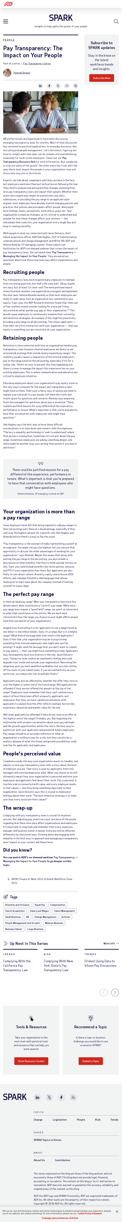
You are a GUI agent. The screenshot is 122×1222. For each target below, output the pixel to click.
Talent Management (64, 910)
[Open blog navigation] (5, 21)
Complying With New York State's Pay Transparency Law (58, 965)
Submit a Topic (90, 1061)
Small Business (13, 917)
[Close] (116, 1211)
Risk (47, 954)
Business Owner (13, 929)
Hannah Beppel (22, 72)
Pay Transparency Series (37, 63)
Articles (65, 917)
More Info (109, 943)
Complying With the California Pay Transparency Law (17, 965)
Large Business (35, 929)
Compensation (57, 904)
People (9, 39)
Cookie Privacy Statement (90, 1213)
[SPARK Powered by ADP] (61, 18)
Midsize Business (54, 923)
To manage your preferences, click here (60, 1218)
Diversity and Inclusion (17, 904)
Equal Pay (40, 904)
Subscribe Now (101, 77)
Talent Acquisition (15, 910)
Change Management (45, 917)
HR (27, 917)
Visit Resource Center (31, 1061)
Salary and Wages (39, 910)
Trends (9, 954)
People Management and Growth (22, 923)
